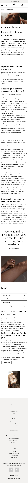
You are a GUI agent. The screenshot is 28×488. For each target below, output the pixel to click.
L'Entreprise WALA (14, 404)
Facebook (11, 470)
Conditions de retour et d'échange (14, 428)
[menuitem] (2, 5)
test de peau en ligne (13, 326)
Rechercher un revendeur (14, 438)
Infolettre (14, 451)
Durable (14, 407)
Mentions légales (14, 475)
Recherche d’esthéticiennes (14, 440)
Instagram (17, 470)
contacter (3, 322)
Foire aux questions (14, 421)
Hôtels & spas (14, 442)
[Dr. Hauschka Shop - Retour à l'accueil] (14, 3)
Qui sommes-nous (14, 402)
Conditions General (14, 430)
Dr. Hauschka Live (14, 455)
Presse (14, 413)
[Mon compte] (22, 4)
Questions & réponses (14, 411)
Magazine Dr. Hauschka (14, 453)
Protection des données (14, 478)
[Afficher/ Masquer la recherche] (6, 5)
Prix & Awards (14, 457)
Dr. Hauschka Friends (14, 423)
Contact (14, 409)
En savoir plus (6, 362)
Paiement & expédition (14, 426)
